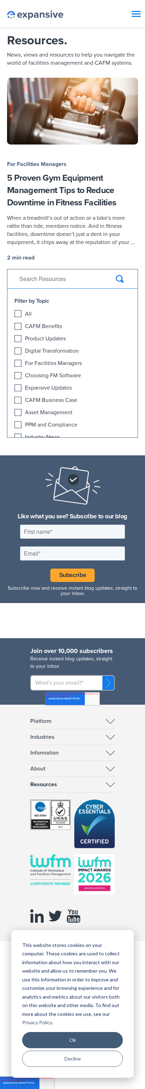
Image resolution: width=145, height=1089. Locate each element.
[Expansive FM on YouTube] (75, 922)
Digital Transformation (52, 350)
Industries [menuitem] (42, 737)
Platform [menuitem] (40, 721)
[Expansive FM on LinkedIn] (38, 922)
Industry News (42, 437)
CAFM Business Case (51, 400)
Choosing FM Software (53, 375)
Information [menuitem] (44, 752)
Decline (72, 1059)
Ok (72, 1040)
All (28, 314)
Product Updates (45, 338)
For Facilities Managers (37, 164)
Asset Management (48, 412)
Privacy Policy (37, 1022)
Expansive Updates (48, 387)
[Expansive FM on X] (57, 922)
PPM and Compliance (51, 424)
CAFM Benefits (43, 326)
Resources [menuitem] (43, 784)
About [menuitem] (37, 768)
